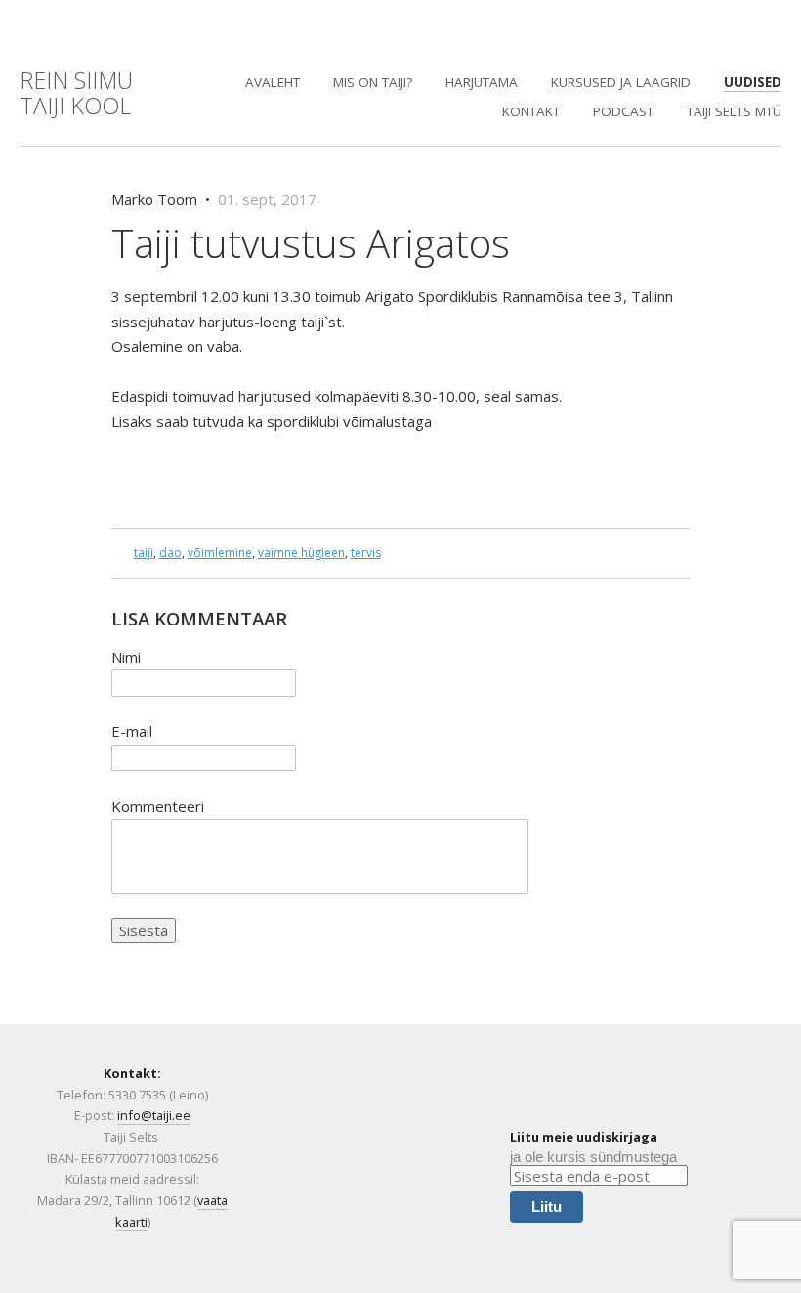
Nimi (126, 657)
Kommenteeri (157, 806)
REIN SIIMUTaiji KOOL (76, 93)
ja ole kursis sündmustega (593, 1156)
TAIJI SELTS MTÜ (734, 111)
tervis (366, 552)
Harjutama (481, 82)
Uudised (752, 82)
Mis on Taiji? (372, 82)
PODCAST (623, 111)
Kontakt (531, 111)
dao (170, 552)
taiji (143, 552)
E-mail (131, 731)
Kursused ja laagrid (621, 82)
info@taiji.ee (153, 1115)
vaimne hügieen (301, 552)
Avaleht (272, 82)
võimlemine (220, 552)
